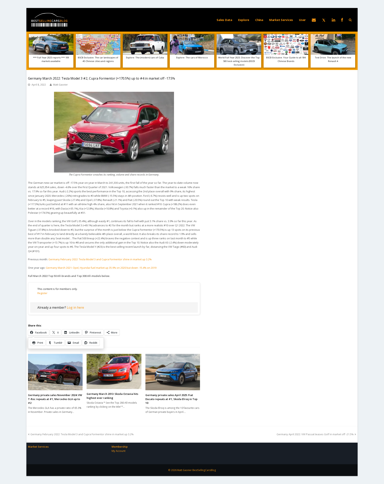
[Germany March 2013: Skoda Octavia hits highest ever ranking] (114, 371)
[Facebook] (342, 20)
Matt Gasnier (60, 84)
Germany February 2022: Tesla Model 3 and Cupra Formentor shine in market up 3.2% (100, 259)
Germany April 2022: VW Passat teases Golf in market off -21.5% (315, 434)
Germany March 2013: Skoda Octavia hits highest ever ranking (112, 396)
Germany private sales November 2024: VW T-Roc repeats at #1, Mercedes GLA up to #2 (55, 399)
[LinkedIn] (333, 20)
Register (42, 293)
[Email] (314, 20)
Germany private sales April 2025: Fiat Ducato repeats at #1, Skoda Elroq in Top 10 (171, 399)
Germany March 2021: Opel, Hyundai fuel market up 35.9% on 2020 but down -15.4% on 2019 (101, 267)
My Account (118, 451)
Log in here (75, 307)
